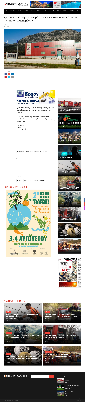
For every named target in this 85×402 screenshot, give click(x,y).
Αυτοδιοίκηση (12, 10)
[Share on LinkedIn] (12, 74)
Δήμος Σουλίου (27, 180)
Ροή (77, 10)
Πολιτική (5, 10)
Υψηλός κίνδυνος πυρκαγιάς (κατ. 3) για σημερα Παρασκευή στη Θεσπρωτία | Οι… (61, 315)
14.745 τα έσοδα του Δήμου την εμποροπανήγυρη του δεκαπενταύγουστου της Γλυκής (61, 356)
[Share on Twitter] (9, 77)
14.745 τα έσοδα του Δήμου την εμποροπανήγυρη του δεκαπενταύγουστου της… (69, 249)
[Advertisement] (35, 80)
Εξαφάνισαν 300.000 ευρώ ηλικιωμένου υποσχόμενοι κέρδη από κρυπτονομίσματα (69, 234)
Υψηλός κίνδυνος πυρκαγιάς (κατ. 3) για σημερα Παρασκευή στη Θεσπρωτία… (69, 188)
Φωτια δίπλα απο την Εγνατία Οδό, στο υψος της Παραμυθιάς (69, 110)
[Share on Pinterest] (6, 77)
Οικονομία (65, 10)
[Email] (12, 77)
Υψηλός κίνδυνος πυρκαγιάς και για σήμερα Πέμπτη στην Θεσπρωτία (68, 219)
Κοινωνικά (19, 180)
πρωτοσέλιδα (61, 291)
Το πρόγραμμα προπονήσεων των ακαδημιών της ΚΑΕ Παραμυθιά (68, 125)
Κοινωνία (19, 10)
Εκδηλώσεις (32, 10)
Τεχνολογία (72, 10)
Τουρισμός (58, 10)
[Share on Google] (9, 74)
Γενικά (45, 10)
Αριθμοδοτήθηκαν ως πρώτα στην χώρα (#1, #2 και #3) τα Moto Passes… (22, 336)
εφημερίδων (66, 291)
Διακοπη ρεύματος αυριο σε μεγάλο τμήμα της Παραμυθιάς (68, 172)
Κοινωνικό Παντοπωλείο (39, 180)
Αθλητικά (26, 10)
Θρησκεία (39, 10)
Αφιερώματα (51, 10)
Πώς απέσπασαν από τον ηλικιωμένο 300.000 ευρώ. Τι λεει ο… (68, 156)
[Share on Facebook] (6, 74)
